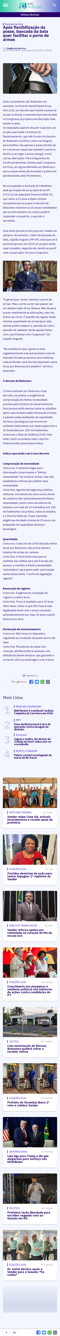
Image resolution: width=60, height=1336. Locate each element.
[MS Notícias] (30, 6)
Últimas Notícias (30, 14)
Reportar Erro (32, 675)
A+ (14, 1332)
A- (7, 1332)
